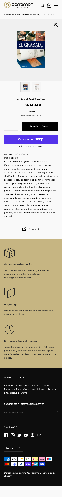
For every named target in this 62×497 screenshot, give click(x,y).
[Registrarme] (56, 413)
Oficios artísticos (30, 15)
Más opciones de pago (31, 146)
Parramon (36, 473)
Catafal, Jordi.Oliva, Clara (33, 99)
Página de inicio (12, 15)
